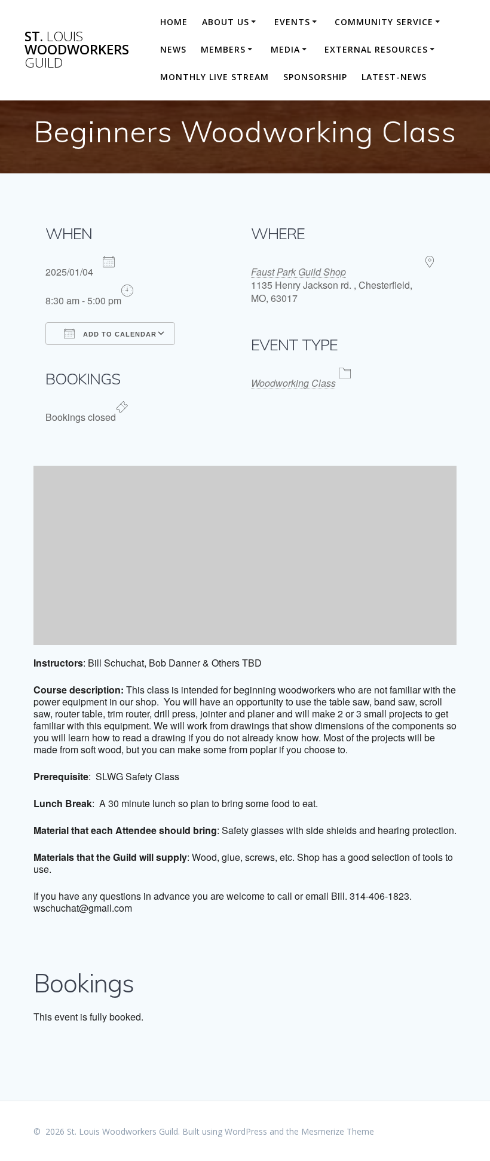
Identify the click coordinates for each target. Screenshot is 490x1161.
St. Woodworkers (76, 50)
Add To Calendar (119, 334)
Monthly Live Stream (214, 77)
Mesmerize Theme (337, 1131)
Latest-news (394, 77)
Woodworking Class (293, 383)
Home (174, 22)
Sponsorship (315, 77)
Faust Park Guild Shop (298, 272)
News (173, 49)
